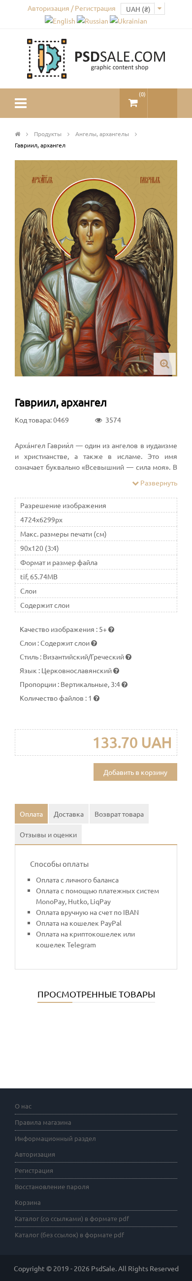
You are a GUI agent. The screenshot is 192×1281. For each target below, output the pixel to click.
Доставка (69, 813)
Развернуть (158, 482)
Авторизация (35, 1154)
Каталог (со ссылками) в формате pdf (72, 1218)
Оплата (31, 813)
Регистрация (34, 1170)
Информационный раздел (55, 1138)
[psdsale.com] (96, 57)
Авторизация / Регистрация (72, 7)
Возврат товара (119, 813)
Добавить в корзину (135, 772)
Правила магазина (43, 1122)
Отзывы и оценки (48, 834)
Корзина (28, 1202)
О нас (23, 1106)
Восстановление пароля (52, 1186)
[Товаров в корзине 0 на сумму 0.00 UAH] (133, 99)
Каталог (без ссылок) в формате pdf (69, 1234)
